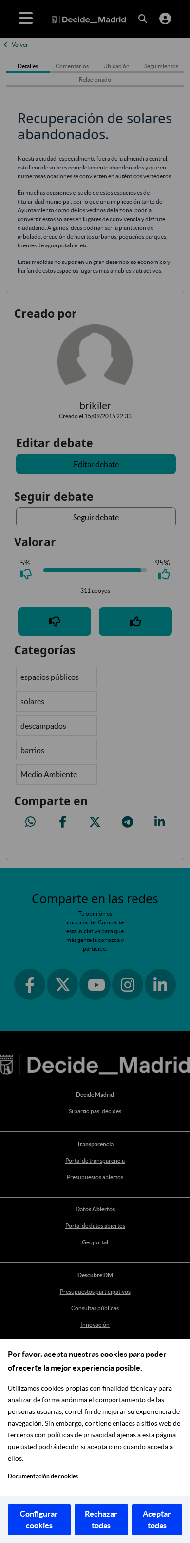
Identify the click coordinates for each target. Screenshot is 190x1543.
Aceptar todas (157, 1519)
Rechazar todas (101, 1519)
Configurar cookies (39, 1519)
